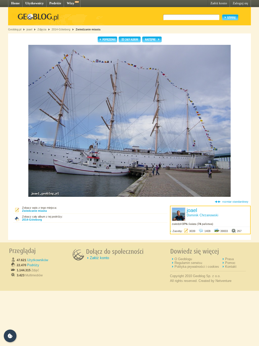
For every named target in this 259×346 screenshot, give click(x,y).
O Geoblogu (183, 259)
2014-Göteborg (61, 29)
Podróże (55, 3)
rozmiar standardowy (235, 201)
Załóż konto (218, 3)
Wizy (70, 3)
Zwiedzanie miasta (88, 29)
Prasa (229, 259)
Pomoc (230, 263)
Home (15, 3)
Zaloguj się (240, 3)
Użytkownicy (34, 3)
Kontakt (230, 266)
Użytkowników (37, 260)
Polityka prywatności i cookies (197, 266)
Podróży (33, 265)
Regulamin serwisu (188, 263)
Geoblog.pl (14, 29)
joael (29, 29)
